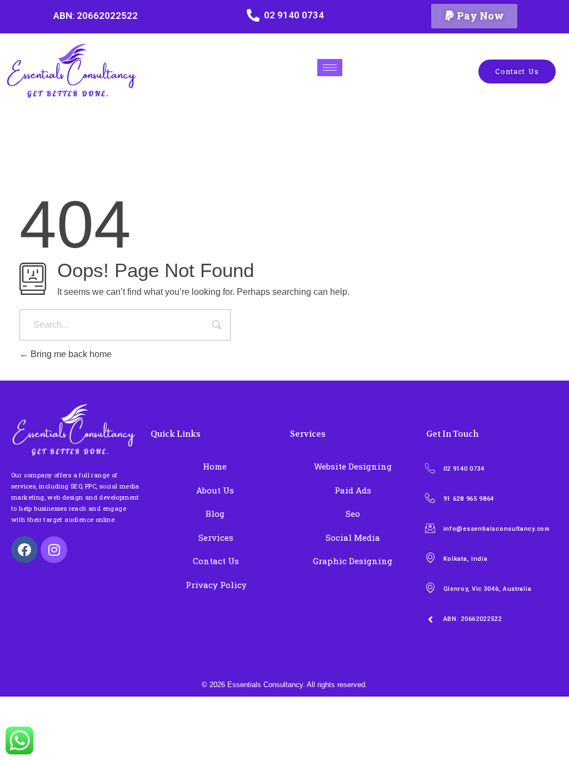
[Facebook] (24, 549)
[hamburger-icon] (329, 67)
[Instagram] (54, 549)
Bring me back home (70, 354)
